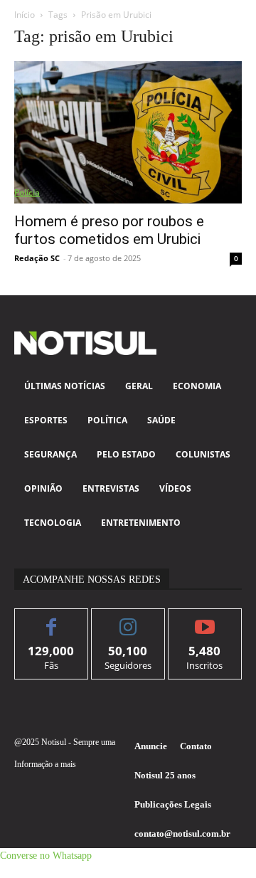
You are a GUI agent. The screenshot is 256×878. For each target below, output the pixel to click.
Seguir (128, 619)
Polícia (27, 192)
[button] (46, 855)
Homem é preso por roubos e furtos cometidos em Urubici (109, 230)
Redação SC (37, 258)
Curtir (51, 619)
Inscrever (205, 619)
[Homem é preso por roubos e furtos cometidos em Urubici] (128, 132)
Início (24, 15)
